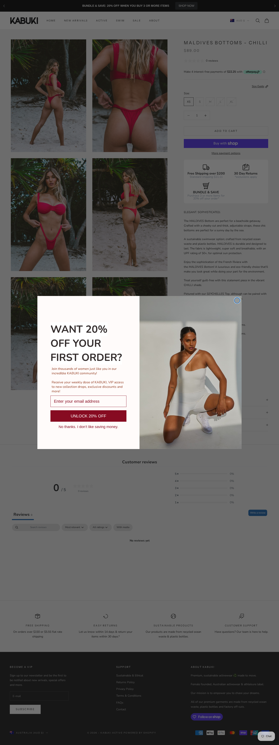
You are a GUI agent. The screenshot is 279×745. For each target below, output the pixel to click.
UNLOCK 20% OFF (88, 416)
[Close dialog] (237, 300)
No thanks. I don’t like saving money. (88, 426)
